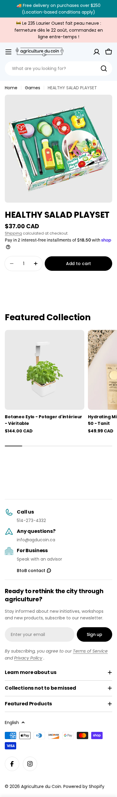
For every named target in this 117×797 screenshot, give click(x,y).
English (12, 723)
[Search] (103, 68)
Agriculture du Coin (41, 786)
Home (11, 88)
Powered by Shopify (83, 786)
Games (32, 88)
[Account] (96, 51)
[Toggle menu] (8, 51)
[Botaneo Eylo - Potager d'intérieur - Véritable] (44, 370)
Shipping (13, 233)
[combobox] (58, 68)
